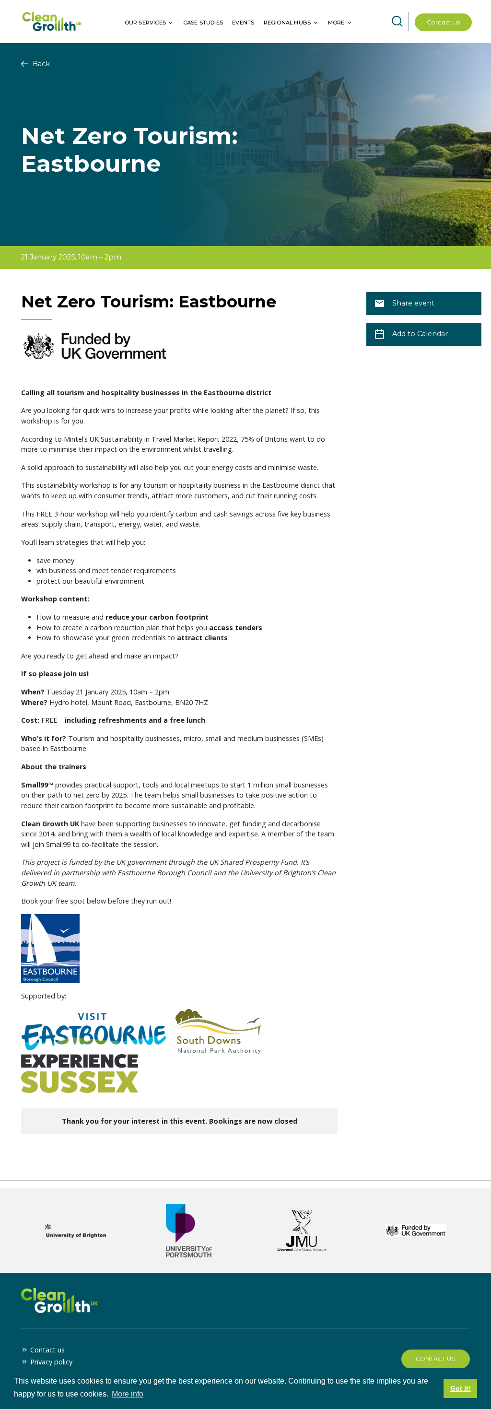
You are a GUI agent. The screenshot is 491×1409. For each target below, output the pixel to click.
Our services (145, 22)
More (336, 22)
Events (243, 22)
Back (40, 63)
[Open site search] (397, 21)
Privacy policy (51, 1361)
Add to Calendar (420, 333)
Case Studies (203, 22)
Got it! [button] (460, 1388)
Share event (413, 303)
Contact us (443, 22)
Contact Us (436, 1358)
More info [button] (127, 1394)
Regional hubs (287, 22)
